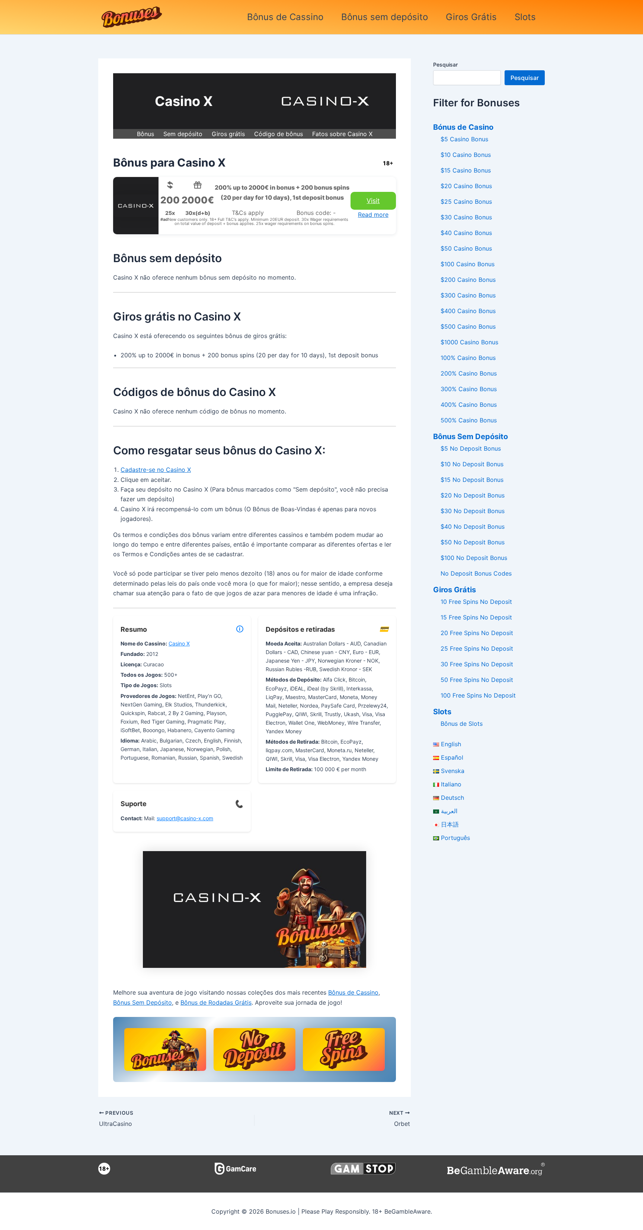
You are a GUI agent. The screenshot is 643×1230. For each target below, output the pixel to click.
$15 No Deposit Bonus (472, 479)
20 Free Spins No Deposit (477, 633)
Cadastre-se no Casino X (156, 469)
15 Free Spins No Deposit (476, 617)
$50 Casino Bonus (466, 248)
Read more (373, 214)
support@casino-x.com (185, 818)
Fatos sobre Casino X (342, 134)
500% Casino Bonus (469, 420)
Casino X (179, 643)
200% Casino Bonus (469, 373)
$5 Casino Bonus (464, 139)
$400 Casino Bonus (468, 311)
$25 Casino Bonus (466, 201)
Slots (525, 17)
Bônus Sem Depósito (142, 1002)
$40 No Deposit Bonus (473, 526)
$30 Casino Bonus (466, 217)
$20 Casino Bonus (466, 186)
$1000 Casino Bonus (469, 342)
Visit (373, 201)
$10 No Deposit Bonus (472, 464)
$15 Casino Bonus (466, 170)
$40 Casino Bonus (466, 232)
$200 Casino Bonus (468, 279)
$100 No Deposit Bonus (474, 557)
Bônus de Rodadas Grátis (216, 1002)
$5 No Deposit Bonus (471, 448)
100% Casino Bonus (468, 357)
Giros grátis (228, 134)
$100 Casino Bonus (468, 264)
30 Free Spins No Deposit (477, 664)
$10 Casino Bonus (466, 154)
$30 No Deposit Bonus (473, 511)
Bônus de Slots (462, 723)
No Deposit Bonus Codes (476, 573)
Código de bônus (278, 134)
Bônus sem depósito (384, 17)
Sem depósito (182, 134)
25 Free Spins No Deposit (477, 648)
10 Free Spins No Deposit (476, 601)
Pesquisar (445, 64)
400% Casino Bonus (469, 404)
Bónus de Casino (463, 127)
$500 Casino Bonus (468, 326)
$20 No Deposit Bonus (473, 495)
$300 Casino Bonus (468, 295)
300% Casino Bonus (469, 389)
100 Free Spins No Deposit (478, 695)
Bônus (145, 134)
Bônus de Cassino (285, 17)
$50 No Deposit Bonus (473, 542)
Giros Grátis (471, 17)
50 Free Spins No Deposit (477, 679)
